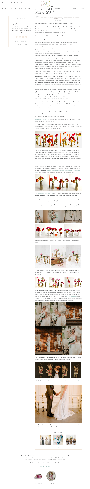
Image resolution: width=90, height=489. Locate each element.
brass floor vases (71, 296)
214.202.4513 (6, 1)
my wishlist (84, 1)
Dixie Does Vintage (45, 7)
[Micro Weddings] (58, 440)
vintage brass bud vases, (54, 170)
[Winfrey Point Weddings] (45, 440)
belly (43, 84)
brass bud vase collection (45, 193)
